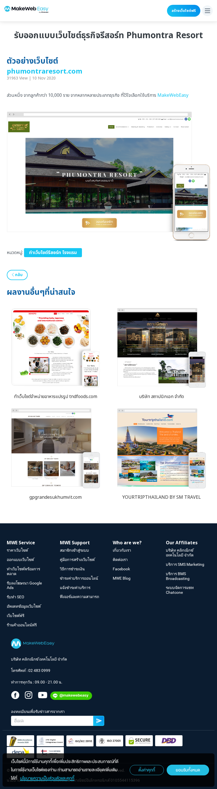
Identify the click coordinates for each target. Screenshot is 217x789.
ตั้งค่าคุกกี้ (146, 770)
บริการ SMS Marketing (185, 564)
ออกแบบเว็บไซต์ (20, 559)
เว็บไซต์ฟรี (15, 615)
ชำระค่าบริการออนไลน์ (79, 578)
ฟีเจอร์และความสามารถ (79, 596)
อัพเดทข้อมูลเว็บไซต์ (24, 606)
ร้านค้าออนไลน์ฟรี (22, 625)
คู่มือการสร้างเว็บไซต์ (77, 559)
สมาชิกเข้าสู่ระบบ (74, 550)
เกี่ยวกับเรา (122, 550)
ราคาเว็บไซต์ (17, 550)
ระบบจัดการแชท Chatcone (180, 590)
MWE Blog (122, 578)
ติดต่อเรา (120, 559)
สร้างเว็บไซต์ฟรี (184, 11)
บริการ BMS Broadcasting (178, 576)
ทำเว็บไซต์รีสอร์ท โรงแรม (53, 252)
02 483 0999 (39, 670)
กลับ (18, 275)
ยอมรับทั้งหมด (188, 770)
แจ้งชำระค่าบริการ (75, 587)
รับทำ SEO (15, 597)
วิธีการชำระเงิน (72, 569)
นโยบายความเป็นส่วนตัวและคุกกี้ (47, 778)
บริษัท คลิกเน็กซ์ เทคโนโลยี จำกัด (180, 552)
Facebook (121, 569)
